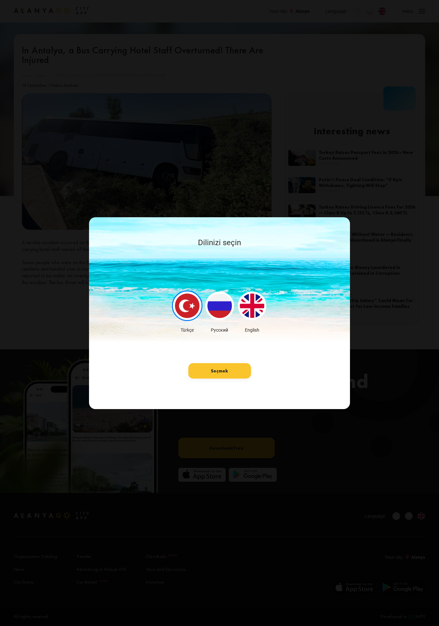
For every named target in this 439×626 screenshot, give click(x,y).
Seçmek (219, 371)
